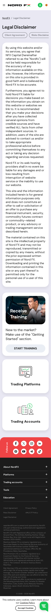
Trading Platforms (25, 384)
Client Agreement (15, 35)
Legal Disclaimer (10, 517)
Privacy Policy (31, 508)
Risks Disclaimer (9, 513)
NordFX (6, 18)
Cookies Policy (27, 602)
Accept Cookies (25, 608)
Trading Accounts (25, 421)
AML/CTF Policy (32, 513)
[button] (4, 5)
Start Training (25, 348)
